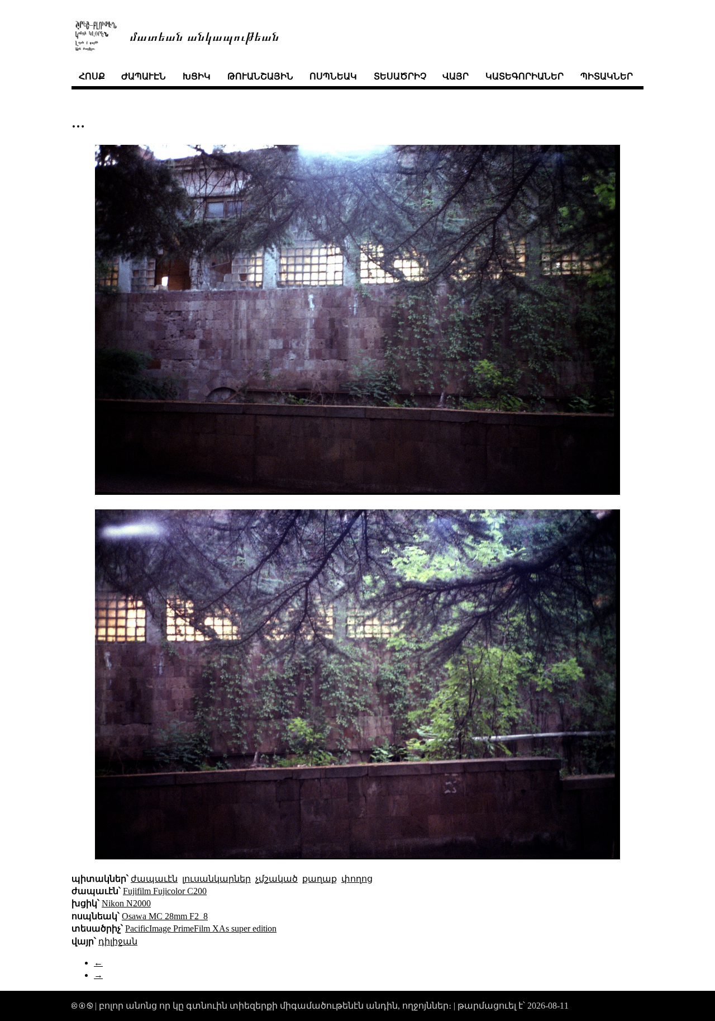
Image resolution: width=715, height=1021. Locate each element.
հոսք (92, 76)
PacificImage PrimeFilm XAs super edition (201, 928)
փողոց (357, 878)
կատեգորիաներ (524, 76)
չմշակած (276, 878)
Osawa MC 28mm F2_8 (165, 916)
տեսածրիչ (400, 76)
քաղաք (319, 878)
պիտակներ (606, 76)
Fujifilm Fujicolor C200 (165, 891)
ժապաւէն (143, 76)
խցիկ (197, 76)
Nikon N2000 (126, 903)
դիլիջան (117, 941)
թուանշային (260, 76)
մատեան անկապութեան (204, 35)
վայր (455, 76)
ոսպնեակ (333, 76)
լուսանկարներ (216, 878)
